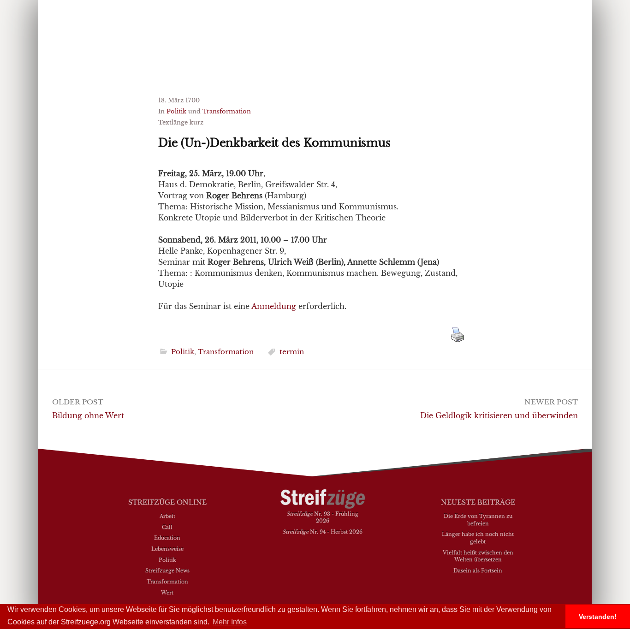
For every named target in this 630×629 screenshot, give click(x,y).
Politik (176, 111)
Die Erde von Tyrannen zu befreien (478, 520)
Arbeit (167, 516)
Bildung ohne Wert (88, 415)
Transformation (226, 111)
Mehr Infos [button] (230, 622)
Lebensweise (167, 549)
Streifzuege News (167, 570)
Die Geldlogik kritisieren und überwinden (499, 415)
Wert (167, 592)
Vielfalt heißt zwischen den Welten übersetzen (478, 556)
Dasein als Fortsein (477, 570)
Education (167, 537)
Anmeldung (273, 306)
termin (291, 351)
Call (167, 527)
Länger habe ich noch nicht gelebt (478, 538)
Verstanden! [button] (598, 616)
